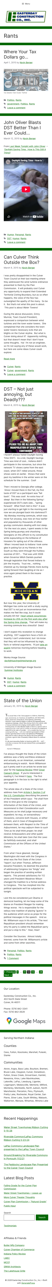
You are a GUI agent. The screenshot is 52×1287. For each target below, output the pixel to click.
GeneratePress (28, 1283)
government (13, 104)
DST (9, 238)
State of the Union (23, 700)
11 (24, 972)
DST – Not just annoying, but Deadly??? (19, 394)
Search (7, 1213)
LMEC (7, 1258)
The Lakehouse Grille (14, 1271)
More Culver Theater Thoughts (19, 1197)
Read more (9, 359)
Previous (9, 972)
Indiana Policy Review (15, 1254)
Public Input (10, 1206)
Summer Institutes (13, 670)
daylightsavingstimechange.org (20, 660)
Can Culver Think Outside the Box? (21, 259)
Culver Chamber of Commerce (19, 1249)
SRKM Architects (12, 1266)
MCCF (7, 1262)
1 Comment (13, 958)
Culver (10, 366)
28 (41, 972)
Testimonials (10, 1225)
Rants (18, 100)
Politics (10, 100)
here (29, 776)
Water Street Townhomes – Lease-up (23, 1193)
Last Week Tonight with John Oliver (27, 146)
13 (33, 972)
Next (8, 975)
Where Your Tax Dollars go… (20, 54)
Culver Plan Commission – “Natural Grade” (25, 1201)
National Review (24, 770)
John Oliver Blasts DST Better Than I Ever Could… (22, 128)
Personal (19, 234)
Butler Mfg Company (14, 1245)
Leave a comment (16, 107)
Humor (10, 234)
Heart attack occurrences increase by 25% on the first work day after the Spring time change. (25, 619)
